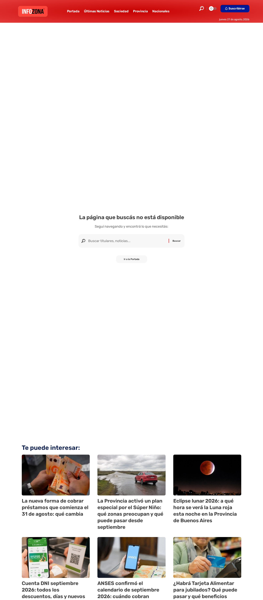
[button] (201, 8)
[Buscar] (127, 241)
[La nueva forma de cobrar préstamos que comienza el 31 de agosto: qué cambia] (56, 475)
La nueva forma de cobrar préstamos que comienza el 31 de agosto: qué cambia (55, 507)
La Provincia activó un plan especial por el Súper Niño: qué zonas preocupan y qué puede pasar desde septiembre (130, 514)
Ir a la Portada (131, 259)
